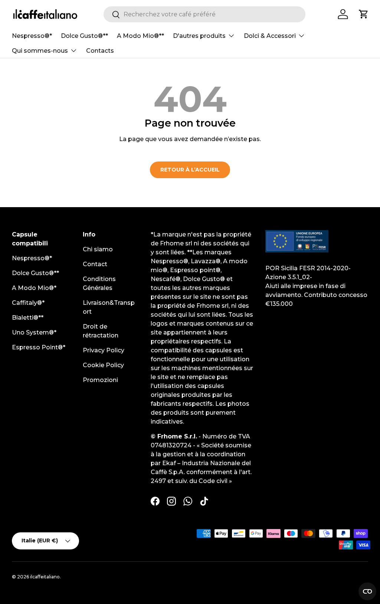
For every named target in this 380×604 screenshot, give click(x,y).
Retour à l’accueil (190, 169)
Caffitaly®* (28, 302)
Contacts (100, 50)
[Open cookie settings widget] (367, 591)
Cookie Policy (103, 365)
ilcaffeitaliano (45, 576)
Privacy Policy (103, 350)
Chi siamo (98, 249)
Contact (95, 264)
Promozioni (100, 379)
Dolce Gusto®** (84, 35)
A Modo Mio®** (140, 35)
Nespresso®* (32, 35)
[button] (364, 14)
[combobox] (205, 14)
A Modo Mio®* (34, 287)
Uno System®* (34, 332)
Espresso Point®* (38, 347)
